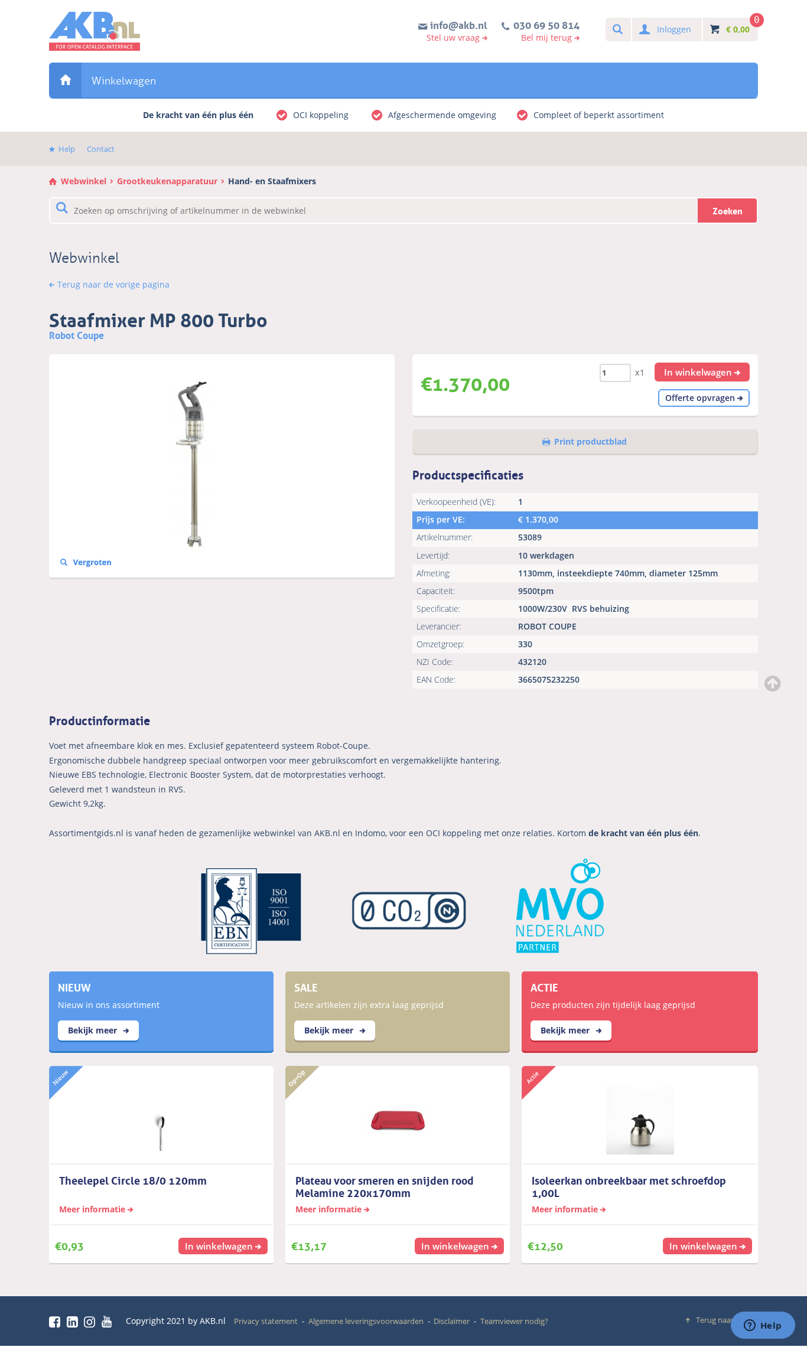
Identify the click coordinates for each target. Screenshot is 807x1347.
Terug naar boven (727, 1320)
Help (66, 148)
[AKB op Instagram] (91, 1321)
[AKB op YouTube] (108, 1321)
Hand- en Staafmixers (272, 181)
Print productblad (590, 441)
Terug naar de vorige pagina (113, 284)
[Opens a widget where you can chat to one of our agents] (762, 1326)
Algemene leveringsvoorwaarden (366, 1321)
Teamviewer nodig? (514, 1321)
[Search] (617, 30)
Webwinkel (65, 80)
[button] (702, 372)
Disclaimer (452, 1321)
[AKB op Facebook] (56, 1321)
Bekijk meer (93, 1030)
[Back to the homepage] (94, 31)
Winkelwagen (124, 80)
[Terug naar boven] (773, 683)
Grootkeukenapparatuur (167, 181)
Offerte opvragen (700, 397)
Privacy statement (266, 1321)
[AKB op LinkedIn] (74, 1321)
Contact (101, 148)
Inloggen (674, 29)
